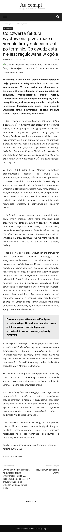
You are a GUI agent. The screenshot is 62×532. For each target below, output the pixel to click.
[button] (5, 17)
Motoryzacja (22, 24)
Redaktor (6, 59)
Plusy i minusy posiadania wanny (47, 471)
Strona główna (8, 24)
